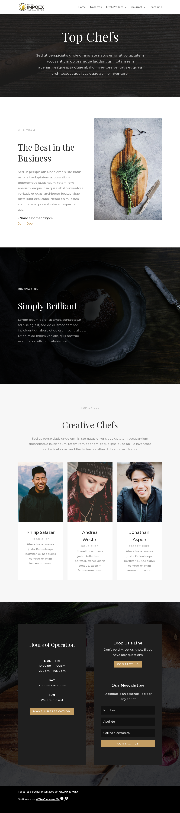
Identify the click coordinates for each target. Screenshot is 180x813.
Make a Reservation (52, 711)
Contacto (156, 7)
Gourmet (136, 7)
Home (82, 7)
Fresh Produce (114, 7)
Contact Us (128, 664)
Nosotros (96, 7)
